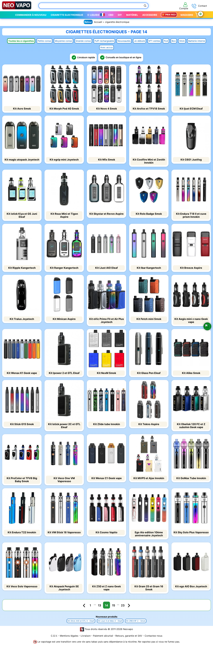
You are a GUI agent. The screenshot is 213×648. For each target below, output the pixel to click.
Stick (182, 40)
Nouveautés (124, 40)
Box (174, 40)
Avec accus (106, 47)
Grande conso (83, 40)
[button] (207, 326)
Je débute (139, 40)
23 (123, 605)
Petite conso (44, 40)
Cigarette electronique (67, 14)
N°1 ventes (154, 40)
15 (113, 605)
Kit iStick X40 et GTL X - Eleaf (81, 621)
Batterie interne (196, 40)
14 (106, 605)
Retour (88, 22)
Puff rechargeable (104, 40)
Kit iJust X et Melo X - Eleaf (110, 621)
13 (99, 605)
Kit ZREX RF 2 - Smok (135, 621)
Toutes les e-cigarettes (21, 40)
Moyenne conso (63, 40)
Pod (166, 40)
